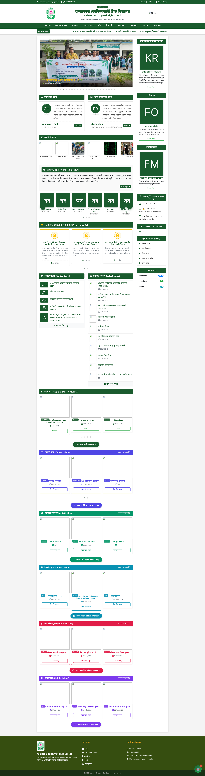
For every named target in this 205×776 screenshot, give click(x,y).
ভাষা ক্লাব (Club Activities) (56, 678)
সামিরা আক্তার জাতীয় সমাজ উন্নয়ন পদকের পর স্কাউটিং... (114, 296)
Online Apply (162, 1)
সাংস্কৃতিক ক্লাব (147, 258)
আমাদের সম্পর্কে (61, 25)
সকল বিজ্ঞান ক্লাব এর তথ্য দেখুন (87, 616)
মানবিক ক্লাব (146, 248)
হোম (86, 748)
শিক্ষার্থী (109, 25)
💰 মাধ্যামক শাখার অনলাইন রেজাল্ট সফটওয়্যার (150, 210)
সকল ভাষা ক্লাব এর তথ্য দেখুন (87, 724)
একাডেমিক (88, 25)
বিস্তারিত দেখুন (55, 489)
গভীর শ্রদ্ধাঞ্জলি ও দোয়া (58, 291)
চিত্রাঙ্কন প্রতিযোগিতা (105, 365)
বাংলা (150, 1)
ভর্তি (99, 25)
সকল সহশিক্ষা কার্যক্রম (87, 444)
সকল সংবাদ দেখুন (111, 384)
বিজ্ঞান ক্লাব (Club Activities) (57, 567)
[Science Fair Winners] (94, 148)
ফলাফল (134, 25)
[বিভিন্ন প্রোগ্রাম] (61, 148)
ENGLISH (143, 1)
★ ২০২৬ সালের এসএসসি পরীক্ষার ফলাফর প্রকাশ (69, 31)
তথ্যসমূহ (75, 25)
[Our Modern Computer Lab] (110, 148)
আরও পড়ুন (124, 186)
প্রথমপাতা (47, 25)
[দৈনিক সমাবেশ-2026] (45, 148)
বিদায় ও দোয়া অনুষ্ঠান (106, 316)
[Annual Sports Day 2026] (78, 148)
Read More (151, 87)
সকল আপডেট (123, 452)
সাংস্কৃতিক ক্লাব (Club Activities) (58, 623)
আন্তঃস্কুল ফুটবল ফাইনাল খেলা (61, 299)
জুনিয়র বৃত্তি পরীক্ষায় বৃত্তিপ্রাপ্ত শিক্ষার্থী (111, 345)
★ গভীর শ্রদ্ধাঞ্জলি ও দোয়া (103, 31)
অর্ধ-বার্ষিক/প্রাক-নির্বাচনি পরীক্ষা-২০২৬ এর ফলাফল (65, 308)
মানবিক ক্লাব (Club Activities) (58, 513)
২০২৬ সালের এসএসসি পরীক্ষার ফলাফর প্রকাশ (64, 285)
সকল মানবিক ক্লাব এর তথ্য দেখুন (87, 559)
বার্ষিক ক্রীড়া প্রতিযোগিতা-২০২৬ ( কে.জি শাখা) (115, 374)
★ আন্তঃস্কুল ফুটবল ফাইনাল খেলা (131, 31)
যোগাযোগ (157, 25)
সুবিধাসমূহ (122, 25)
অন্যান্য (146, 25)
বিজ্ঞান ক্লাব (146, 253)
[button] (57, 89)
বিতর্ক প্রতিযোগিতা (104, 355)
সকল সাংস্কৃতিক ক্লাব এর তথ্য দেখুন (87, 670)
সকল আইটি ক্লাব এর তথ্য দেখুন (87, 505)
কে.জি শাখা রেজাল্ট (150, 203)
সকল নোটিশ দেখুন (61, 325)
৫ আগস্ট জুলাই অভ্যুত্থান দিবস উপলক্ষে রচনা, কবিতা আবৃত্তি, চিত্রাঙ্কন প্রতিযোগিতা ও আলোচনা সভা (66, 317)
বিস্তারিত (77, 126)
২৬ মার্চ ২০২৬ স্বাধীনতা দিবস (108, 336)
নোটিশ (87, 756)
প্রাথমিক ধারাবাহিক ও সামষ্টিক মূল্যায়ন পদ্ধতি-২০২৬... (112, 285)
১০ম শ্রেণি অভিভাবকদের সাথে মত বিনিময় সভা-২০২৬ (113, 307)
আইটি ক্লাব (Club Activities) (57, 452)
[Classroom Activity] (127, 148)
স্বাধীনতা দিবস (103, 326)
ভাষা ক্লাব (145, 263)
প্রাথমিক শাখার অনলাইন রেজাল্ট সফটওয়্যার (150, 218)
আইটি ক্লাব (145, 243)
